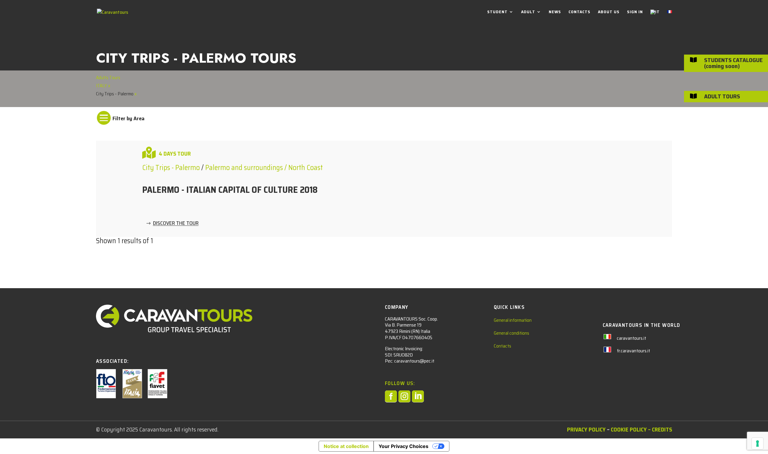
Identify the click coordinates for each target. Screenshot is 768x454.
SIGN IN (635, 12)
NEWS (555, 12)
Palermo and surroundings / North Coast (264, 167)
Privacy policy (586, 429)
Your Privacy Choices (403, 446)
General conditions (511, 333)
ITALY (102, 85)
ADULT (528, 12)
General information (513, 320)
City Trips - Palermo (171, 167)
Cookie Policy (629, 429)
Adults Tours (108, 77)
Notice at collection (346, 446)
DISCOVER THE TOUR (176, 223)
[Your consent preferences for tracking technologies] (757, 443)
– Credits (660, 429)
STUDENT (497, 12)
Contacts (502, 346)
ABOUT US (609, 12)
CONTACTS (579, 12)
